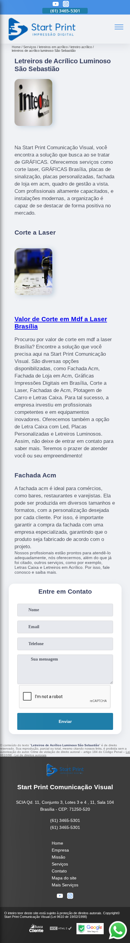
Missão (58, 857)
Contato (59, 871)
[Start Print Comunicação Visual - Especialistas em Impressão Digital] (41, 40)
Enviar (65, 721)
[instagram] (66, 4)
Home (57, 843)
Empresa (60, 850)
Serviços (60, 864)
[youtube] (56, 4)
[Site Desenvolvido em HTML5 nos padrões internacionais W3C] (61, 928)
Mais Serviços (65, 884)
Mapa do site (64, 877)
